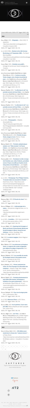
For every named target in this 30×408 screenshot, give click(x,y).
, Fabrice (4, 244)
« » (15, 40)
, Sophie (7, 73)
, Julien (5, 159)
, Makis (5, 226)
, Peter (4, 64)
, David (5, 144)
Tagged (20, 32)
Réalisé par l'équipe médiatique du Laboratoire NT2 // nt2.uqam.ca (15, 405)
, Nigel (5, 313)
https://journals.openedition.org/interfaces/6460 (16, 272)
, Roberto (5, 255)
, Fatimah (5, 292)
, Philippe (5, 206)
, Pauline (5, 90)
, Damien (5, 264)
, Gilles (4, 304)
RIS (28, 34)
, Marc (5, 199)
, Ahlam (4, 40)
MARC (24, 32)
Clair (2, 237)
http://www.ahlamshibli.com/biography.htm (15, 44)
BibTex (14, 32)
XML (28, 32)
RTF (17, 32)
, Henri (7, 331)
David (18, 73)
